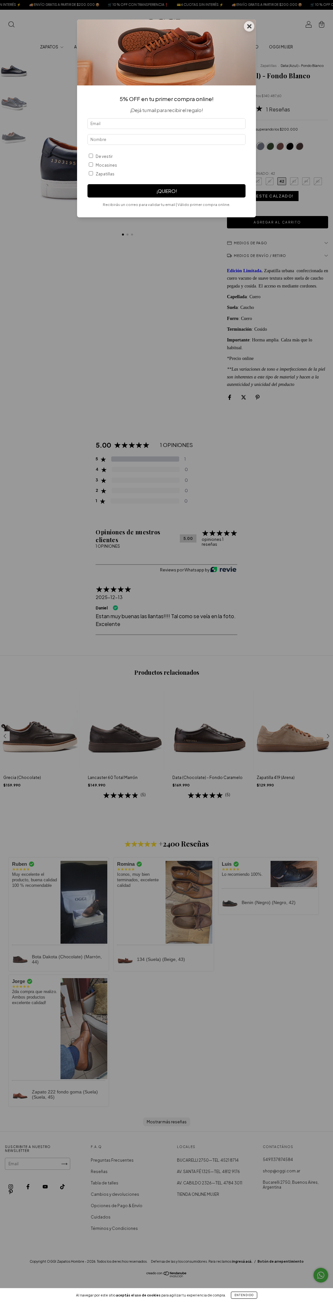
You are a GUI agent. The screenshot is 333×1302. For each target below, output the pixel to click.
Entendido (244, 1295)
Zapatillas (105, 174)
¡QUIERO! (166, 191)
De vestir (104, 156)
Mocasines (106, 165)
